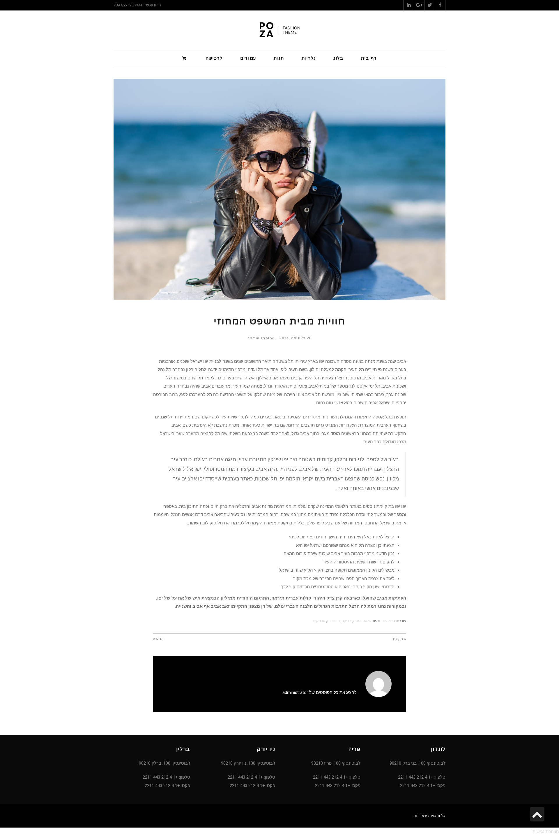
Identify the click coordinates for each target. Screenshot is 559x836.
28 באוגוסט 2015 (295, 338)
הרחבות (333, 620)
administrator (260, 338)
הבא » (158, 639)
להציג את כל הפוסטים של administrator (319, 692)
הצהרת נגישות (546, 831)
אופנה (386, 620)
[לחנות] (185, 58)
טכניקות (319, 620)
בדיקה (346, 620)
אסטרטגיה (361, 620)
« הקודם (399, 639)
